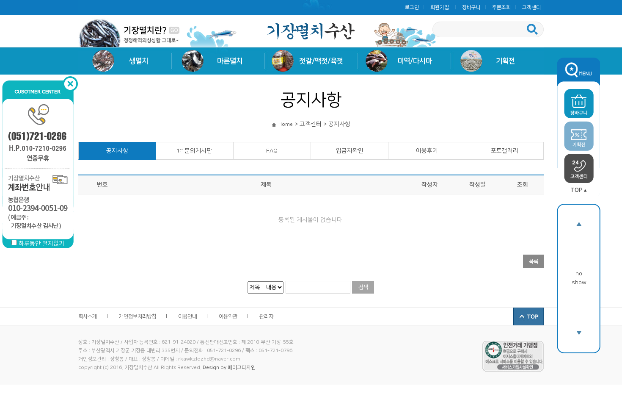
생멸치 (138, 61)
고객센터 (531, 7)
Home (285, 124)
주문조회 (501, 7)
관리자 (266, 316)
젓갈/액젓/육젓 (321, 61)
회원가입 (439, 7)
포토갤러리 (504, 150)
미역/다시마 (414, 61)
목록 (533, 261)
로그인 (412, 7)
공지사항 (117, 150)
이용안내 (187, 316)
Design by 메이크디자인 (229, 367)
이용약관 (228, 316)
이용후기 (427, 150)
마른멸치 (229, 61)
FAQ (272, 150)
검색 (363, 287)
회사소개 (87, 316)
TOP (576, 190)
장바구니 (471, 7)
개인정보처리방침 (137, 316)
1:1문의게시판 (194, 150)
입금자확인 (349, 150)
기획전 (505, 61)
